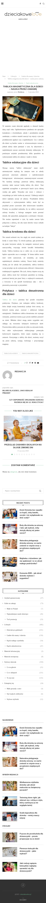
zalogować (13, 472)
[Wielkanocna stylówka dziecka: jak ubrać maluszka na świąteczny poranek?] (9, 786)
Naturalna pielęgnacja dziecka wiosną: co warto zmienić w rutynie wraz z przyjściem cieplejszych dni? (30, 545)
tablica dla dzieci (11, 353)
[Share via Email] (38, 363)
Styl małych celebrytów (25, 694)
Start (4, 76)
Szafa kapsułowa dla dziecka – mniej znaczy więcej (29, 815)
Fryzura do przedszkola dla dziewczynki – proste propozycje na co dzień (31, 836)
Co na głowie (25, 667)
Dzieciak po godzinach (25, 630)
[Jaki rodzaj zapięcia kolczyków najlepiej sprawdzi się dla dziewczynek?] (9, 867)
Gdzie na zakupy (23, 603)
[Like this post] (27, 363)
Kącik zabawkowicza (32, 83)
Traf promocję (25, 619)
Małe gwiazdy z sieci (25, 689)
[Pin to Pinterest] (35, 363)
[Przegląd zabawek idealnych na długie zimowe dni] (23, 428)
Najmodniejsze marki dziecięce (25, 614)
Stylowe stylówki (25, 699)
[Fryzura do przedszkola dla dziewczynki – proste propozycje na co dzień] (9, 837)
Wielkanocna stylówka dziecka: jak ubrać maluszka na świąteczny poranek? (30, 786)
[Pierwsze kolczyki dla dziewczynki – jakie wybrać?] (9, 852)
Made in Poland (25, 609)
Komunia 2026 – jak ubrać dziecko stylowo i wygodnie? (31, 575)
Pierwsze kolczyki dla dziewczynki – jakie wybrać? (29, 851)
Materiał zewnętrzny (23, 657)
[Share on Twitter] (32, 363)
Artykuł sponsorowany (23, 598)
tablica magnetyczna (30, 353)
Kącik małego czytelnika (25, 641)
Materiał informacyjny (23, 651)
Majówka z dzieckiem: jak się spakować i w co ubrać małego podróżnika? (31, 560)
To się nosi (25, 678)
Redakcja (21, 92)
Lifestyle (14, 76)
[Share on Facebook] (29, 363)
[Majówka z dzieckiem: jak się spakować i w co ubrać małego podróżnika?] (9, 562)
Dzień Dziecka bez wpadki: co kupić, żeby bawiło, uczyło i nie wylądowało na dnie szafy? (31, 514)
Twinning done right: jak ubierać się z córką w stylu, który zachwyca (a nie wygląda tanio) (31, 801)
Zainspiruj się (23, 683)
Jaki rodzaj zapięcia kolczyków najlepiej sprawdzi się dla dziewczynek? (28, 867)
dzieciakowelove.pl (25, 894)
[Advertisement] (23, 49)
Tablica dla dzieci (9, 300)
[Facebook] (40, 3)
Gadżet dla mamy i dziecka (30, 76)
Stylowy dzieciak (23, 662)
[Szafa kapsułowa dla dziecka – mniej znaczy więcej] (9, 816)
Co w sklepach (25, 673)
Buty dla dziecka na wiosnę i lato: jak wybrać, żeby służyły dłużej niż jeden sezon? (31, 529)
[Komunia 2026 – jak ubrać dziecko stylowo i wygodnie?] (9, 577)
